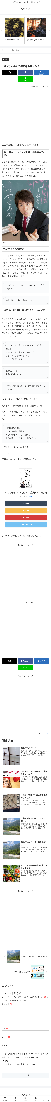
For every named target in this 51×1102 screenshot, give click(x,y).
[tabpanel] (14, 30)
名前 (5, 1029)
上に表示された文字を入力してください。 (20, 1064)
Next (49, 31)
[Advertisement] (25, 115)
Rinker (30, 496)
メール (6, 1037)
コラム (7, 59)
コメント (7, 1004)
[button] (46, 606)
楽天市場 (26, 517)
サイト (5, 1046)
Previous (2, 31)
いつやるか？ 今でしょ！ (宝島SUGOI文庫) (26, 492)
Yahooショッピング (26, 524)
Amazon (26, 510)
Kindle (26, 503)
